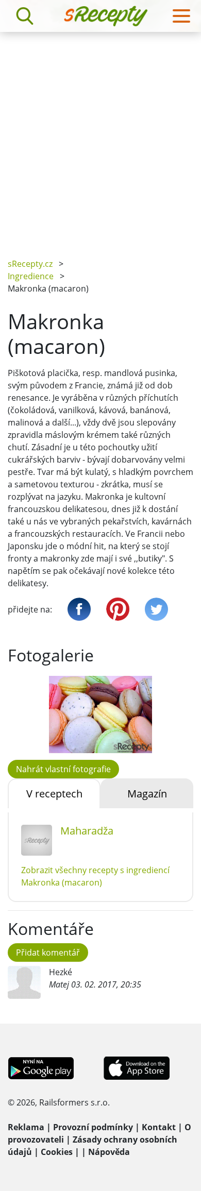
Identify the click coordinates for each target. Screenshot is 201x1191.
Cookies (57, 1152)
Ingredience (31, 276)
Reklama (26, 1127)
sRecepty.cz (30, 263)
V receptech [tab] (54, 794)
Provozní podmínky (93, 1127)
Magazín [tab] (147, 794)
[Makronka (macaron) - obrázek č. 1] (100, 714)
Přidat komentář (48, 952)
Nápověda (109, 1152)
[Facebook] (79, 609)
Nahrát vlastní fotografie (63, 769)
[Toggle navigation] (181, 16)
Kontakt (159, 1127)
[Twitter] (156, 609)
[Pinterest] (117, 609)
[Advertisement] (100, 137)
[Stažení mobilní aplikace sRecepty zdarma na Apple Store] (136, 1067)
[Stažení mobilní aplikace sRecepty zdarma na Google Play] (41, 1067)
